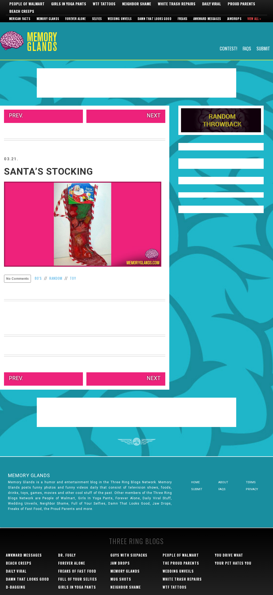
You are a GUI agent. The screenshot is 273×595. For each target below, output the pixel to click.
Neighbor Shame (136, 3)
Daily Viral (211, 3)
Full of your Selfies (77, 579)
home (195, 482)
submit (196, 489)
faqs (222, 489)
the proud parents (181, 563)
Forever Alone (75, 19)
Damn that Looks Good (154, 19)
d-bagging (15, 587)
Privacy (252, 489)
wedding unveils (178, 571)
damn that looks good (27, 579)
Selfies (97, 19)
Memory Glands (48, 19)
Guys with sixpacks (128, 555)
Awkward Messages (207, 19)
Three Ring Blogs (136, 541)
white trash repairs (182, 579)
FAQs (247, 48)
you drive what (229, 555)
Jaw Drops (120, 563)
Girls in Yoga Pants (68, 3)
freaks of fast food (77, 571)
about (223, 482)
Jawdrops (234, 19)
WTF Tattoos (104, 3)
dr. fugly (67, 555)
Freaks (182, 19)
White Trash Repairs (176, 3)
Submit (263, 48)
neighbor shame (125, 587)
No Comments (17, 279)
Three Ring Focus (137, 442)
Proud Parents (241, 3)
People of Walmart (27, 3)
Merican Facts (19, 19)
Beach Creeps (21, 11)
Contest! (228, 48)
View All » (254, 19)
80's (38, 278)
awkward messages (24, 555)
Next (153, 115)
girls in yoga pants (77, 587)
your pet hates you (233, 563)
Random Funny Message (221, 120)
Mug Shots (120, 579)
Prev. (16, 115)
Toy (73, 278)
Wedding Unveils (119, 19)
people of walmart (181, 555)
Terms (251, 482)
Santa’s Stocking (48, 171)
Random (55, 278)
